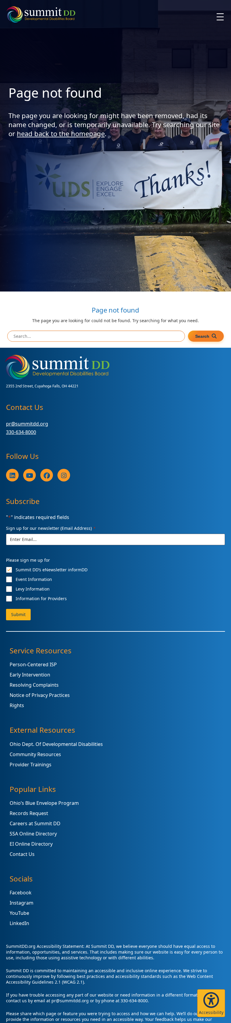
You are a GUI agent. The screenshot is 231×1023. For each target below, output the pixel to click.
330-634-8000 (21, 432)
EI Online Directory (31, 844)
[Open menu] (220, 17)
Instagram (21, 902)
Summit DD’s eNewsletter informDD (52, 570)
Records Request (29, 813)
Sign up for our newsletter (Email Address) (51, 528)
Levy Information (33, 589)
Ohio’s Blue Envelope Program (44, 803)
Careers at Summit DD (35, 823)
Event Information (34, 579)
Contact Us (22, 854)
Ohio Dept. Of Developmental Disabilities (56, 744)
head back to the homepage (61, 133)
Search (202, 336)
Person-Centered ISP (33, 664)
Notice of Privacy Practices (40, 695)
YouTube (19, 913)
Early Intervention (30, 674)
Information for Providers (41, 598)
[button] (211, 1003)
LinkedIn (19, 923)
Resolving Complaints (34, 685)
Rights (17, 705)
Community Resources (35, 754)
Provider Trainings (30, 764)
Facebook (21, 892)
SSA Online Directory (33, 833)
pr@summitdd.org (27, 423)
